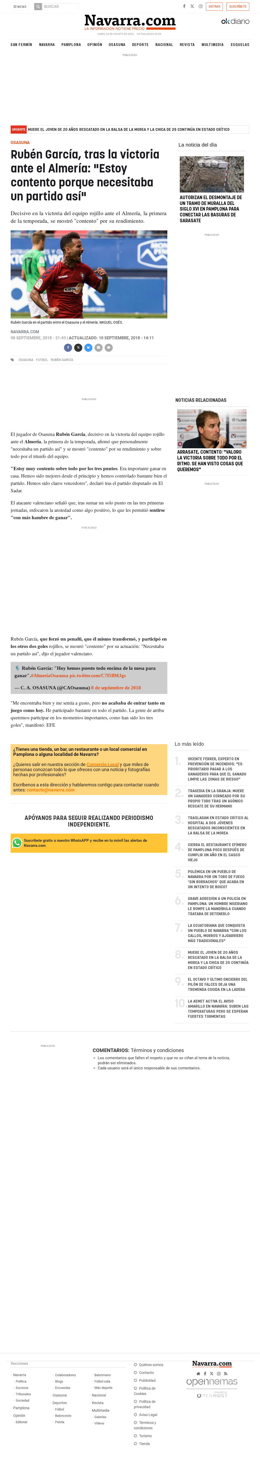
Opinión (94, 44)
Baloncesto (63, 1416)
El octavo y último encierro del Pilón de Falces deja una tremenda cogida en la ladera (218, 985)
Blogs (59, 1381)
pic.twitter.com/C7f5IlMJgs (98, 675)
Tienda (144, 1444)
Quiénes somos (151, 1365)
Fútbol (59, 1409)
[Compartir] (68, 347)
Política (21, 1381)
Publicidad (147, 1380)
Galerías (100, 1417)
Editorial (21, 1422)
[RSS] (226, 1373)
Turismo (145, 1436)
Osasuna (117, 44)
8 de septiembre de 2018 (116, 687)
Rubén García (62, 360)
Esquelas (240, 44)
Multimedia (213, 44)
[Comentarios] (109, 347)
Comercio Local (103, 764)
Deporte (140, 44)
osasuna (26, 360)
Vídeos (99, 1423)
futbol (42, 360)
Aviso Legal (148, 1415)
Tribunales (23, 1394)
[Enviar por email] (98, 347)
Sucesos (22, 1388)
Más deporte (103, 1388)
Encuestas (62, 1388)
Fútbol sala (102, 1381)
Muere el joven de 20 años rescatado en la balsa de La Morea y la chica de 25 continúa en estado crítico (129, 130)
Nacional (164, 44)
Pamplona (71, 44)
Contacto (146, 1373)
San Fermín (21, 44)
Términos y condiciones (157, 1050)
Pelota (59, 1422)
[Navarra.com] (130, 21)
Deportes (60, 1403)
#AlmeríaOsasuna (49, 675)
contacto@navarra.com (51, 789)
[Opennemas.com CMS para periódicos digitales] (212, 1387)
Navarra (47, 44)
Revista (187, 44)
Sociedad (22, 1400)
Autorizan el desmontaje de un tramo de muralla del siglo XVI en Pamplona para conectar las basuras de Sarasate (211, 209)
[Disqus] (169, 1144)
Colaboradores (65, 1375)
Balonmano (102, 1375)
